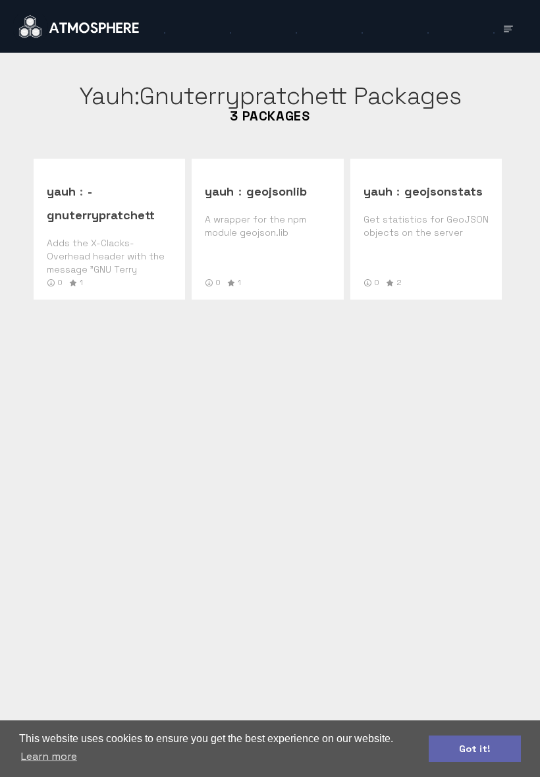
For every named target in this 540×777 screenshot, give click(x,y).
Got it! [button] (475, 749)
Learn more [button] (49, 756)
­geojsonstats (443, 191)
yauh (61, 191)
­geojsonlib (276, 191)
